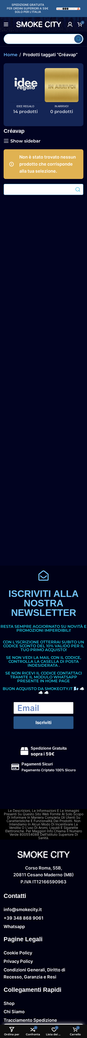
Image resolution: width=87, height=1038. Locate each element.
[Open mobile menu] (6, 24)
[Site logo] (68, 8)
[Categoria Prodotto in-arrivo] (62, 93)
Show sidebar (25, 141)
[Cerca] (78, 39)
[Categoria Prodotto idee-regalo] (25, 93)
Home (10, 54)
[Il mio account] (70, 24)
